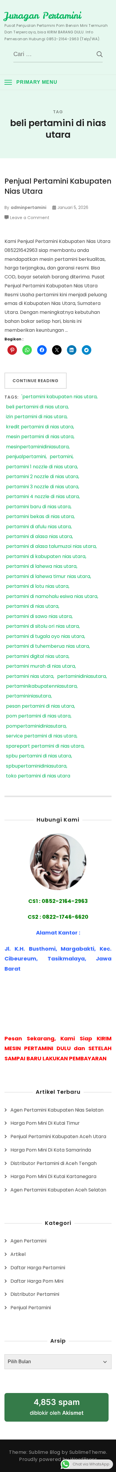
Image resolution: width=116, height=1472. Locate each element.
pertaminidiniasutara (81, 676)
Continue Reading (35, 381)
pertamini (61, 457)
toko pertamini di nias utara (38, 776)
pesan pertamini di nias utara (40, 706)
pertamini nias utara (29, 676)
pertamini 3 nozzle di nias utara (42, 487)
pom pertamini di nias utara (38, 716)
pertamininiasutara (28, 696)
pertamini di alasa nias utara (39, 537)
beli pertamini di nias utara (37, 407)
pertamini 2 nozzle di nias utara (42, 477)
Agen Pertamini (28, 1240)
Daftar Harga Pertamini (37, 1267)
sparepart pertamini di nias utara (45, 746)
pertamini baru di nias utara (38, 507)
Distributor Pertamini (34, 1294)
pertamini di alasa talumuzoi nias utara (51, 546)
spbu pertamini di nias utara (38, 756)
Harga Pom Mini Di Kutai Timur (45, 1123)
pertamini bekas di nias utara (40, 517)
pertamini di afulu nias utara (38, 527)
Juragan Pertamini (42, 15)
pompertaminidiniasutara (36, 726)
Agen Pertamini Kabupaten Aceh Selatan (58, 1189)
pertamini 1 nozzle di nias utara (41, 467)
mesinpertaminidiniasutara (37, 447)
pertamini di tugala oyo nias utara (45, 636)
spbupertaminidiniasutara (36, 766)
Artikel (18, 1254)
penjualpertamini (26, 457)
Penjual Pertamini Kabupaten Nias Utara (58, 186)
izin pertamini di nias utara (36, 417)
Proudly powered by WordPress (58, 1459)
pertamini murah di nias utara (40, 666)
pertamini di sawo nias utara (39, 616)
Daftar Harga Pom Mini (36, 1281)
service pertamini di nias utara (41, 736)
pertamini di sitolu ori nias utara (42, 626)
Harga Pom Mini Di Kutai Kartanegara (53, 1176)
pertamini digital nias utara (37, 656)
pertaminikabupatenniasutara (41, 686)
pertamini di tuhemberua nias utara (47, 646)
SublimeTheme (87, 1452)
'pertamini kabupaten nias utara (59, 397)
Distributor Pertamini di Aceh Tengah (53, 1163)
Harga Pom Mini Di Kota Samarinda (50, 1149)
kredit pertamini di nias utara (39, 427)
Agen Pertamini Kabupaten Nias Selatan (57, 1110)
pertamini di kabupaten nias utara (45, 557)
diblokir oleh (57, 1406)
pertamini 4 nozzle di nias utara (42, 497)
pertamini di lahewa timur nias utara (48, 577)
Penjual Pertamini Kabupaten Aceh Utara (58, 1136)
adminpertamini (28, 207)
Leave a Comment (29, 217)
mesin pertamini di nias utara (39, 437)
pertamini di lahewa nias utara (41, 566)
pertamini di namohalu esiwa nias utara (51, 597)
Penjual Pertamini (30, 1307)
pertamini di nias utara (32, 606)
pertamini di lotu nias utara (37, 586)
